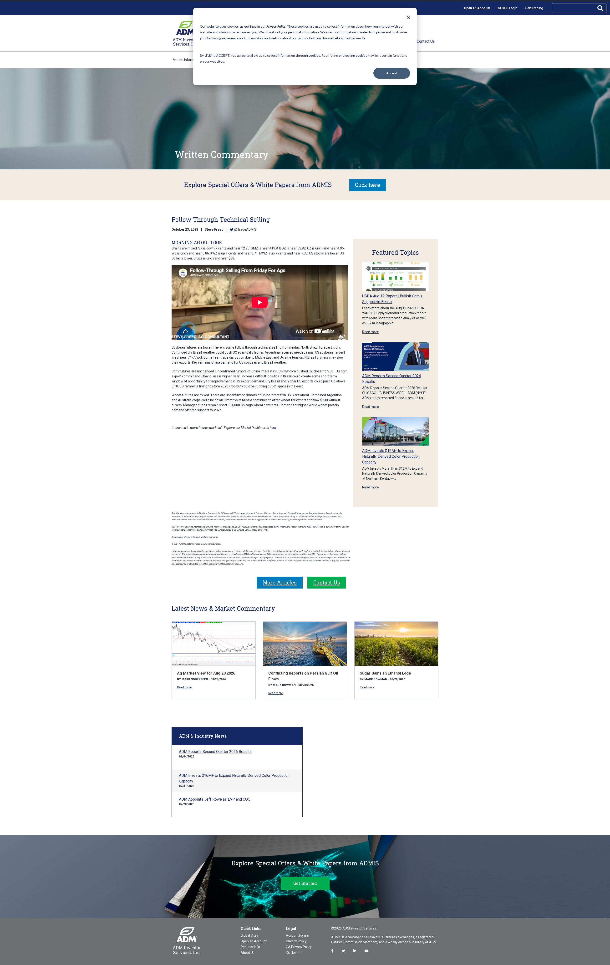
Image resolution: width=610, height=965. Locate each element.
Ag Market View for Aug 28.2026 (206, 673)
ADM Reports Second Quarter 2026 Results (215, 751)
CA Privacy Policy (299, 947)
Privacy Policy (296, 941)
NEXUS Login (507, 8)
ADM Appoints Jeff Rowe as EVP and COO (214, 799)
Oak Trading (534, 8)
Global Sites (249, 935)
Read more (370, 332)
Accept (391, 73)
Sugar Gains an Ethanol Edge (385, 673)
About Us (247, 953)
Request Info (250, 947)
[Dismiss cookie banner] (408, 17)
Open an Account (477, 8)
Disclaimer (294, 953)
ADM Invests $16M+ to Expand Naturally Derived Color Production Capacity (391, 456)
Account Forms (297, 935)
